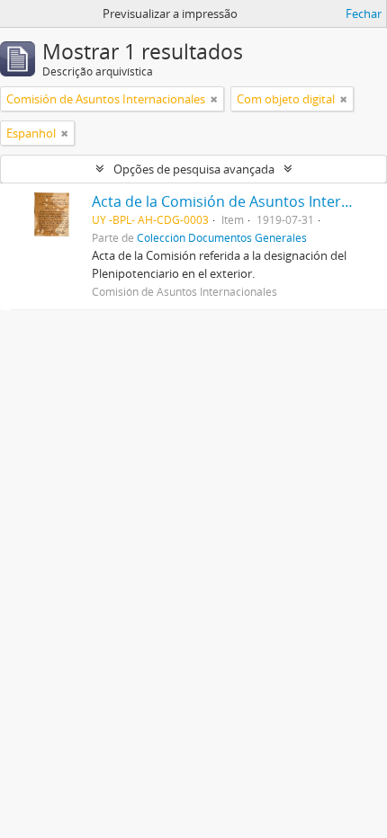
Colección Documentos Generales (222, 237)
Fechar (364, 13)
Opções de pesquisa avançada (193, 169)
